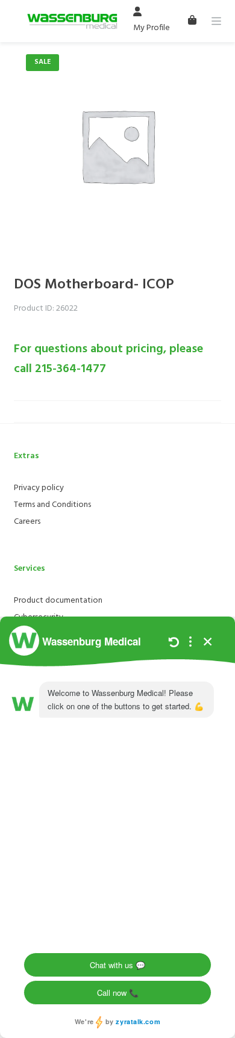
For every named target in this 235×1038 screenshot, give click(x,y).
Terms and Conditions (52, 505)
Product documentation (58, 601)
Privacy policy (39, 488)
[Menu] (216, 21)
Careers (27, 522)
